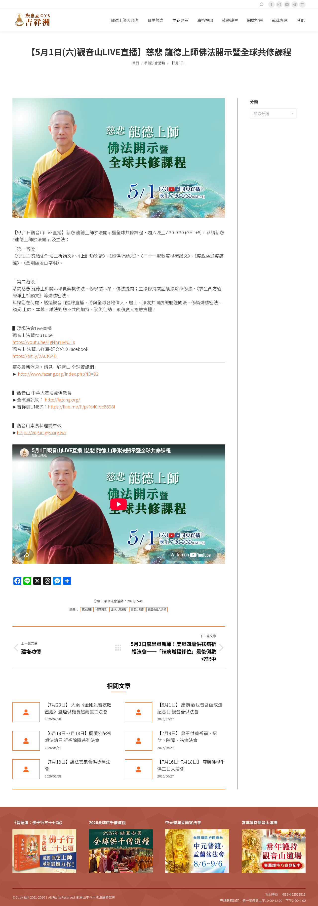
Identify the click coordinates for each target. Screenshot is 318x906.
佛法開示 (101, 609)
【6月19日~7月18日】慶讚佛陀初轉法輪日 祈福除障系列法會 (78, 736)
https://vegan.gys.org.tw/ (41, 432)
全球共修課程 (118, 609)
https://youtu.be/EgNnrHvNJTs (43, 342)
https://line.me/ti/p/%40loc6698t (81, 406)
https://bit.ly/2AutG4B (34, 356)
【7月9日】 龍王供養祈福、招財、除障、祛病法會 (187, 736)
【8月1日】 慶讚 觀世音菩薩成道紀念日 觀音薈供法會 (189, 708)
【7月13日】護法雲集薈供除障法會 (77, 765)
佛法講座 (87, 609)
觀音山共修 (137, 609)
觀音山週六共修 (157, 609)
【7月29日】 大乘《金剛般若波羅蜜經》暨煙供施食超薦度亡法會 (78, 708)
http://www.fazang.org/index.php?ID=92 (58, 373)
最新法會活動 (113, 601)
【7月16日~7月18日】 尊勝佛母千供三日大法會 (191, 765)
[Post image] (26, 712)
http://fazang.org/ (62, 399)
